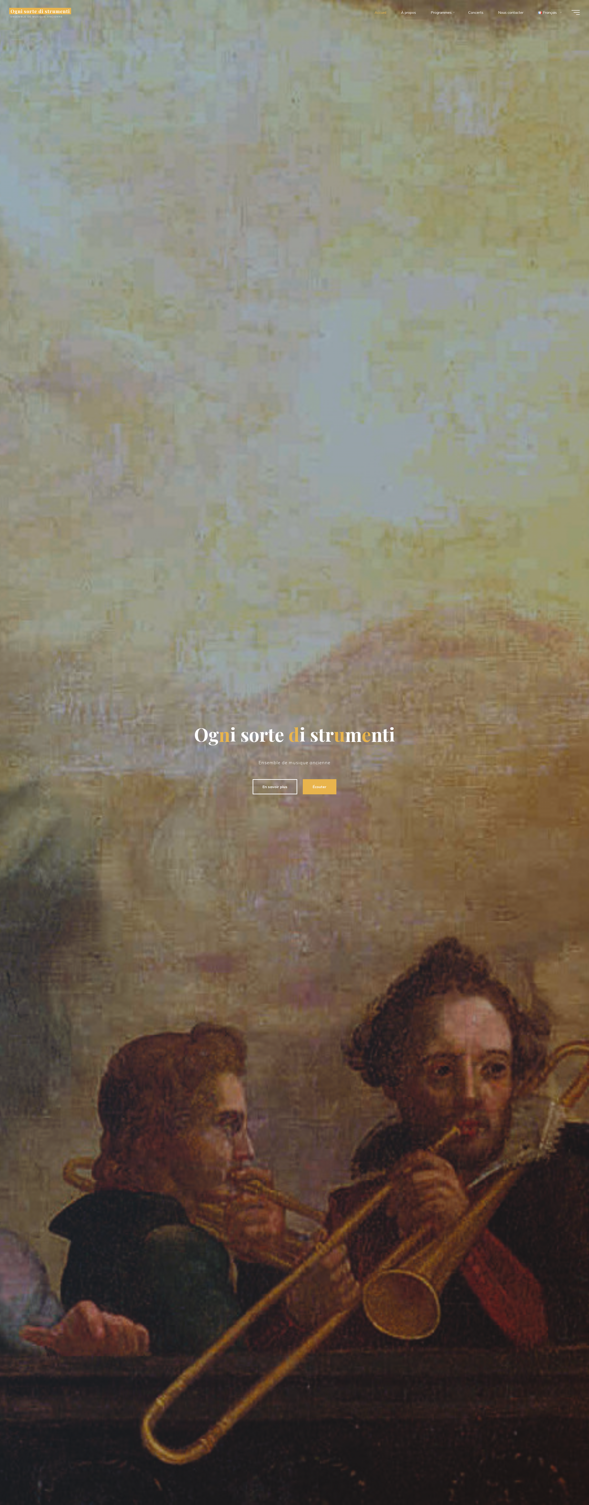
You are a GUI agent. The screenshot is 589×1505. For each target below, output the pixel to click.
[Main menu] (576, 12)
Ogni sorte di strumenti (40, 11)
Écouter (319, 786)
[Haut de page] (571, 1487)
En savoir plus (275, 786)
